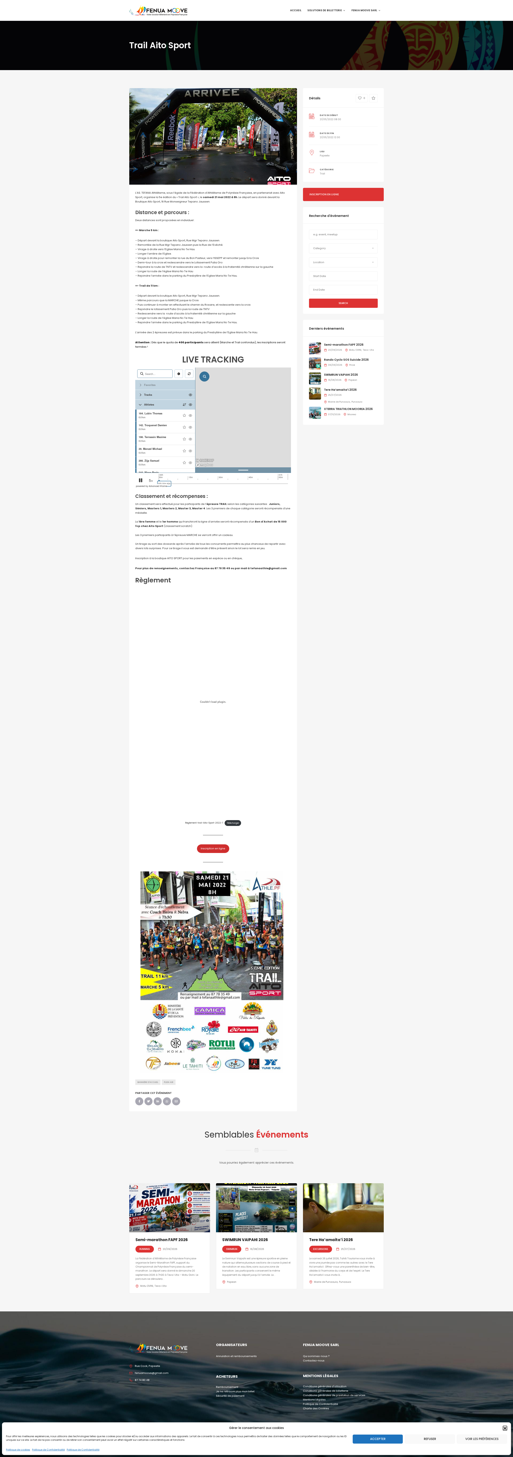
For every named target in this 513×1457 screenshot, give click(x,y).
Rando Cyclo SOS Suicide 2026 (346, 360)
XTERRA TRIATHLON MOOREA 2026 (348, 409)
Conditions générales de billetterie (325, 1391)
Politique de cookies (18, 1449)
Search (343, 303)
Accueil (295, 10)
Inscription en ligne (213, 848)
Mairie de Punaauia (339, 401)
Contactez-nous (313, 1360)
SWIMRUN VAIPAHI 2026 (341, 375)
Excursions (320, 1249)
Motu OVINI (355, 349)
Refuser (430, 1439)
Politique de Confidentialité (48, 1449)
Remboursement (227, 1387)
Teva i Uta (368, 349)
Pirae (352, 365)
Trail (322, 173)
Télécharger (233, 823)
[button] (505, 1428)
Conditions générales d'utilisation (324, 1386)
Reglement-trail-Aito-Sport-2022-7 (204, 823)
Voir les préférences (482, 1439)
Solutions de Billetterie (324, 10)
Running (144, 1249)
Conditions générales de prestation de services (334, 1395)
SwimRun (231, 1249)
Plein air (168, 1082)
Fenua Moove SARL (364, 10)
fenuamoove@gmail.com (152, 1373)
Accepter (378, 1439)
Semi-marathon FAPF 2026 (344, 345)
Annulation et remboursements (236, 1356)
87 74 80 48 (142, 1380)
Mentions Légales (314, 1400)
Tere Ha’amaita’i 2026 (340, 390)
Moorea (351, 414)
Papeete (324, 155)
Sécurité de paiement (230, 1396)
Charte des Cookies (316, 1408)
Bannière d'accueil (147, 1082)
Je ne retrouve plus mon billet (235, 1391)
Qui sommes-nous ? (316, 1356)
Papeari (352, 380)
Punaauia (356, 401)
